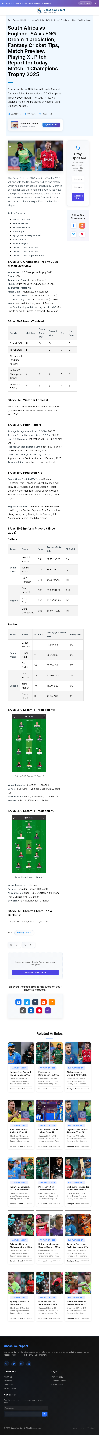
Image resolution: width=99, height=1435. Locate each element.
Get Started (85, 3)
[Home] (9, 20)
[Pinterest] (82, 234)
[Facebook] (73, 226)
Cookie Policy (57, 1384)
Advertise (8, 1381)
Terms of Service (58, 1381)
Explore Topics (10, 1388)
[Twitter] (73, 234)
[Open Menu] (3, 11)
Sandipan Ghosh (29, 123)
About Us (8, 1377)
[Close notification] (95, 3)
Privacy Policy (57, 1377)
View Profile (52, 125)
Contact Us (8, 1384)
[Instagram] (82, 226)
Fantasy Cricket (19, 20)
